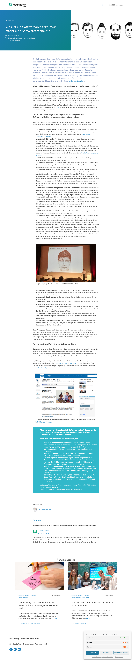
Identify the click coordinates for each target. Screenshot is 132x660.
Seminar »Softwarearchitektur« (57, 432)
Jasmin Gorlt (25, 624)
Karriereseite (42, 368)
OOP (57, 107)
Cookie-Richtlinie (96, 657)
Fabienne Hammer (80, 623)
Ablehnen (106, 652)
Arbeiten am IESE (13, 36)
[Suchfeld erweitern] (102, 5)
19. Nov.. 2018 (43, 533)
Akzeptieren (92, 652)
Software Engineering (15, 38)
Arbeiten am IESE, (24, 595)
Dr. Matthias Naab (14, 40)
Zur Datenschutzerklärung (108, 657)
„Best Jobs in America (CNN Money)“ (67, 363)
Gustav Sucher (43, 531)
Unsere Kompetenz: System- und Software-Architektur (61, 489)
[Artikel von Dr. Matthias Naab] (35, 511)
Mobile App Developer (45, 422)
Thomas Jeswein (35, 624)
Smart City (85, 597)
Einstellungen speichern (121, 652)
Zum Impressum (119, 657)
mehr (55, 618)
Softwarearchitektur (29, 38)
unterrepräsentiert (76, 81)
